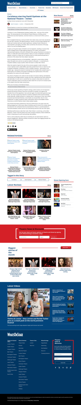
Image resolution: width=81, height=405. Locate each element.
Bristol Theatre (22, 361)
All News (20, 388)
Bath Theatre (10, 352)
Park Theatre (64, 195)
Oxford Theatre (22, 382)
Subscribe (53, 237)
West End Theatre (23, 350)
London (21, 24)
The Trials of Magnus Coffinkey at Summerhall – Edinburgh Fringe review (49, 271)
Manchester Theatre (12, 367)
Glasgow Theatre (11, 349)
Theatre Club (41, 7)
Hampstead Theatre (65, 200)
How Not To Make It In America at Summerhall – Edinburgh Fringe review (32, 271)
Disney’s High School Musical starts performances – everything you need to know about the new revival (16, 272)
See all (49, 136)
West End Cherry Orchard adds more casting (65, 270)
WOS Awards (56, 7)
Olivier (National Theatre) (66, 190)
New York (32, 345)
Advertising (43, 345)
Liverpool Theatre (11, 365)
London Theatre (11, 344)
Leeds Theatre (10, 362)
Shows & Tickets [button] (12, 7)
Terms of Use (36, 400)
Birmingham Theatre (12, 354)
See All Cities (10, 374)
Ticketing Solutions (45, 353)
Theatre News (22, 343)
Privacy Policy (30, 400)
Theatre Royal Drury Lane (66, 187)
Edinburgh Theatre (11, 359)
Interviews (21, 348)
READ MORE (65, 247)
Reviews (9, 14)
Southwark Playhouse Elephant (66, 205)
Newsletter (48, 7)
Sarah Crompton (14, 24)
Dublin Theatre (10, 346)
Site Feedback (44, 348)
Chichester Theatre (11, 357)
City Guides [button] (32, 7)
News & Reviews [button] (23, 7)
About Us (43, 350)
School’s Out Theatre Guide (66, 7)
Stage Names (44, 343)
